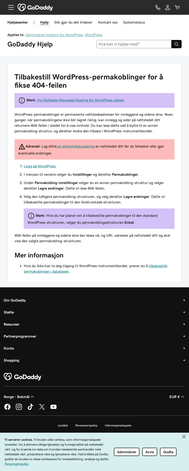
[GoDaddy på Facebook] (7, 409)
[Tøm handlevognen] (177, 7)
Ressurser (11, 324)
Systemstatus (134, 22)
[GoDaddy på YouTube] (53, 409)
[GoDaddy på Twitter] (42, 409)
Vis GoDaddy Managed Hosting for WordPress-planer (80, 100)
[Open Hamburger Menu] (9, 7)
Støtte (9, 312)
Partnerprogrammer (20, 336)
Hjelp (44, 22)
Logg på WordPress (40, 166)
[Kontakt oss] (158, 7)
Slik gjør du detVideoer (73, 22)
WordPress (93, 34)
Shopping (11, 360)
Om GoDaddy (15, 300)
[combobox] (134, 44)
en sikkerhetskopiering (75, 146)
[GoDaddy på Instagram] (19, 409)
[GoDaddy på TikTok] (30, 409)
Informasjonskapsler (118, 425)
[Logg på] (167, 7)
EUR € (174, 397)
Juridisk (63, 425)
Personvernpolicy (86, 425)
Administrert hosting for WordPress (54, 34)
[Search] (176, 44)
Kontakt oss (108, 22)
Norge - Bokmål (17, 397)
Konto (9, 348)
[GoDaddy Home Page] (23, 377)
